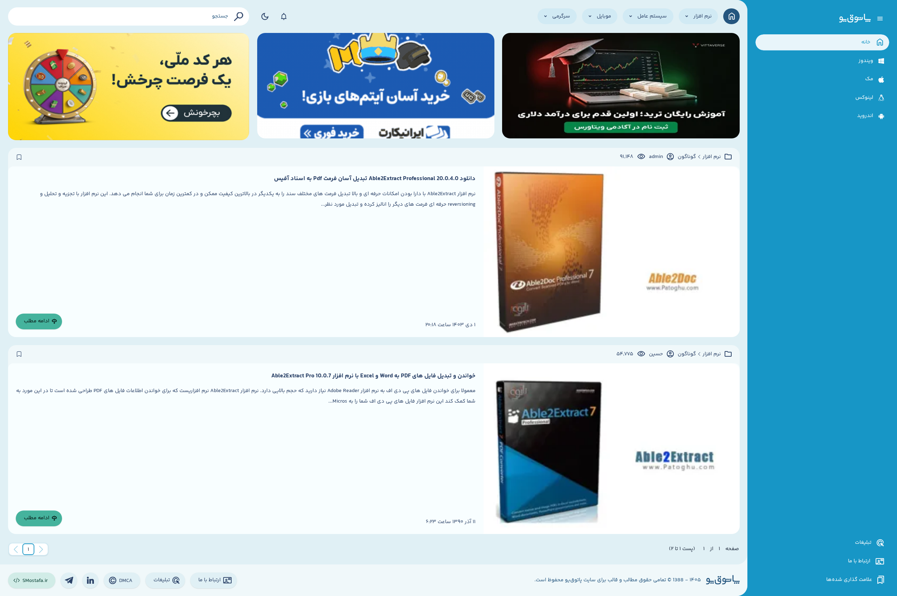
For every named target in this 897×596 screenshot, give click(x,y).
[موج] (620, 86)
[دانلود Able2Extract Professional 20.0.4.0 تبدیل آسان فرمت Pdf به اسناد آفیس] (612, 251)
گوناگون (687, 157)
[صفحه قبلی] (41, 549)
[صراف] (128, 86)
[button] (28, 549)
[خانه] (731, 16)
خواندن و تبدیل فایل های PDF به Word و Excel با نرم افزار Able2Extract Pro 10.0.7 (373, 376)
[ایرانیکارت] (375, 86)
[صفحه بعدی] (15, 549)
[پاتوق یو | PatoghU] (855, 18)
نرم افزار (712, 157)
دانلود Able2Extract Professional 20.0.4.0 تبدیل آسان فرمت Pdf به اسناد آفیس (374, 178)
